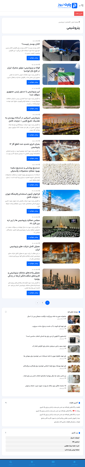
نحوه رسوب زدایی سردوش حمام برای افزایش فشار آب (49, 346)
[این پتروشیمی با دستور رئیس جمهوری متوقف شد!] (61, 98)
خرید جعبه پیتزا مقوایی (71, 446)
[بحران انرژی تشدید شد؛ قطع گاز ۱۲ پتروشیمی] (61, 150)
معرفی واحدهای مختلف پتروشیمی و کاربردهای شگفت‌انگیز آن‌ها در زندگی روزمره (24, 276)
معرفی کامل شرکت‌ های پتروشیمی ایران (25, 248)
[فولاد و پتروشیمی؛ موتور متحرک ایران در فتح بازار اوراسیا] (61, 74)
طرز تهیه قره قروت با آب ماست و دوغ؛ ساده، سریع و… (49, 326)
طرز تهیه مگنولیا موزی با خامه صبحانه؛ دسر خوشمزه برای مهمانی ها (45, 356)
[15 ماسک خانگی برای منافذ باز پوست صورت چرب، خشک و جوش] (74, 389)
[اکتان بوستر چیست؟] (61, 50)
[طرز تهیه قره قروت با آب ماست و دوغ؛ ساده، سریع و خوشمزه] (74, 329)
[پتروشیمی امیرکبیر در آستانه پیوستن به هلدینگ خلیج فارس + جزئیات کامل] (61, 124)
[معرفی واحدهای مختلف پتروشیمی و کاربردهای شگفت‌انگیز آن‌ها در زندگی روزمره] (61, 279)
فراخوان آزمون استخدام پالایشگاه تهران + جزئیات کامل (22, 195)
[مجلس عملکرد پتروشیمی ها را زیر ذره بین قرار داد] (61, 226)
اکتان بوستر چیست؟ (31, 44)
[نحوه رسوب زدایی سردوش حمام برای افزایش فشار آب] (74, 349)
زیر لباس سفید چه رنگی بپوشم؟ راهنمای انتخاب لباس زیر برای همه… (44, 376)
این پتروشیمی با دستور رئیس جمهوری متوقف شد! (23, 93)
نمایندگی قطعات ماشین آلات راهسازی (64, 422)
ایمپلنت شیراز (75, 438)
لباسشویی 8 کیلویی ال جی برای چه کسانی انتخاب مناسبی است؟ (46, 336)
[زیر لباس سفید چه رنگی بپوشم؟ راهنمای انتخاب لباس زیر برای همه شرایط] (74, 379)
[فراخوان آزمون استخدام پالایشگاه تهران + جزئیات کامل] (61, 200)
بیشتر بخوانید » (33, 58)
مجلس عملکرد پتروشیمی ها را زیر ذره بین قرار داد (23, 222)
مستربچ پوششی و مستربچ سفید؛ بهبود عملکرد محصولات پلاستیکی (25, 169)
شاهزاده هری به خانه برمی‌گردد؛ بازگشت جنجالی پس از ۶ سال (46, 316)
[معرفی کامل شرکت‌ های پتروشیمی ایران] (61, 252)
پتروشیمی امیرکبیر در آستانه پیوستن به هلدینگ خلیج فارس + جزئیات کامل (22, 119)
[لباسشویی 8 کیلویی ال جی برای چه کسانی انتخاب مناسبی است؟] (74, 339)
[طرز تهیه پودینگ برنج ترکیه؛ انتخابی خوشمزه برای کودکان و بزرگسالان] (74, 369)
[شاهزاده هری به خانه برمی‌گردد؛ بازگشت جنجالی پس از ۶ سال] (74, 319)
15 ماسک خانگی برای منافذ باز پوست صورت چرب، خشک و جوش (45, 386)
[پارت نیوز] (67, 6)
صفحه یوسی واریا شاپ (72, 450)
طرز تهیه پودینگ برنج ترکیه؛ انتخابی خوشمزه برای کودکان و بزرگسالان (44, 366)
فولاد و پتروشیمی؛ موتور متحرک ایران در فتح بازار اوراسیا (23, 69)
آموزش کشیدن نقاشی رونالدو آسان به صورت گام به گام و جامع (58, 418)
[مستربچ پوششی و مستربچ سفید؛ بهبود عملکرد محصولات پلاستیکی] (61, 174)
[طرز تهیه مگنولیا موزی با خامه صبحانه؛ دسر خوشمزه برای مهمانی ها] (74, 359)
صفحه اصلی (75, 22)
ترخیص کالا (75, 442)
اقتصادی (67, 22)
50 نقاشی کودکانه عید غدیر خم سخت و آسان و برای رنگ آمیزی (57, 407)
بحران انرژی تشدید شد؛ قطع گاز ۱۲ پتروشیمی (25, 145)
